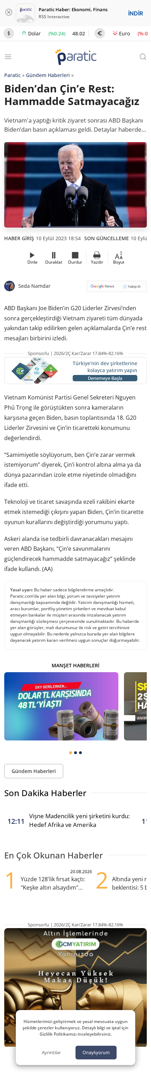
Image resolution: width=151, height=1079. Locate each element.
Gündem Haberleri (48, 75)
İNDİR (135, 13)
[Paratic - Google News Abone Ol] (117, 289)
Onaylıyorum (96, 1052)
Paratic (12, 75)
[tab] (70, 752)
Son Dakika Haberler (45, 793)
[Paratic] (75, 57)
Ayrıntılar (51, 1052)
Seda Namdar (34, 286)
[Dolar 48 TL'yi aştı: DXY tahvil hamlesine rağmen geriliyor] (61, 706)
